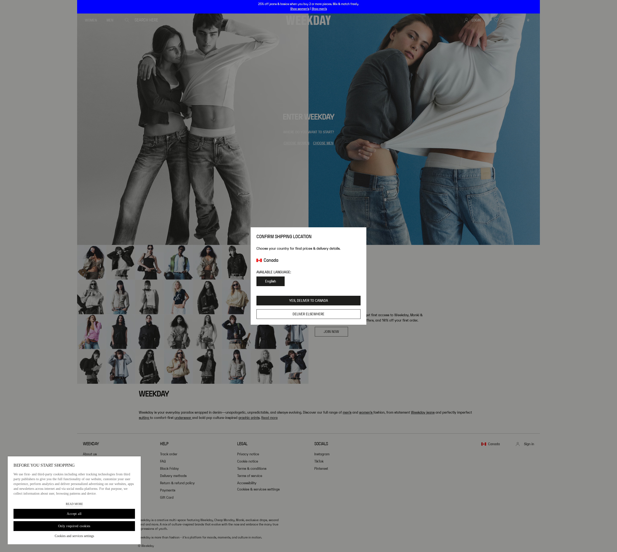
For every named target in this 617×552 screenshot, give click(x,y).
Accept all (74, 514)
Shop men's (319, 9)
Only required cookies (74, 526)
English (270, 281)
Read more (74, 504)
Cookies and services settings (74, 536)
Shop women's (299, 9)
